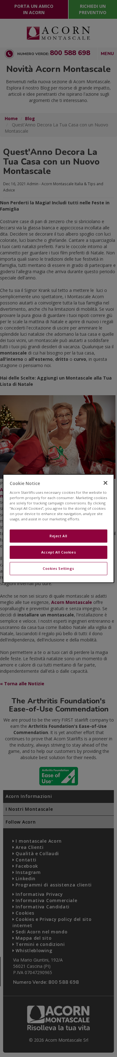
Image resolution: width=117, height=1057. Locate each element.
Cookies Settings (58, 568)
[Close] (105, 483)
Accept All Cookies (58, 552)
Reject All (58, 536)
